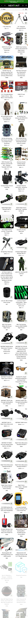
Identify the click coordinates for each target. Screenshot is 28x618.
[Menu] (1, 5)
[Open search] (5, 5)
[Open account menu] (23, 5)
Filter (4, 9)
